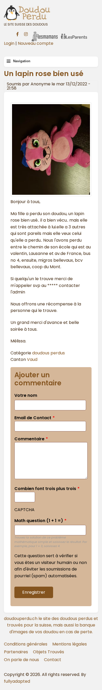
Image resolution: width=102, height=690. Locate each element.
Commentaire (29, 439)
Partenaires (16, 652)
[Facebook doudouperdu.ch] (17, 33)
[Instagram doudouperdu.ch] (26, 33)
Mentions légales (69, 644)
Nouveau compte (35, 43)
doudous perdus (48, 353)
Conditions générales (25, 644)
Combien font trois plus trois (45, 489)
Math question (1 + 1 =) (38, 521)
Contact (52, 660)
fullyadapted (17, 681)
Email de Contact (32, 418)
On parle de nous (21, 660)
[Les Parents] (74, 33)
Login (9, 43)
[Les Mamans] (45, 33)
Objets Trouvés (48, 652)
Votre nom (25, 395)
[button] (51, 195)
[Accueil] (51, 13)
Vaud (32, 359)
